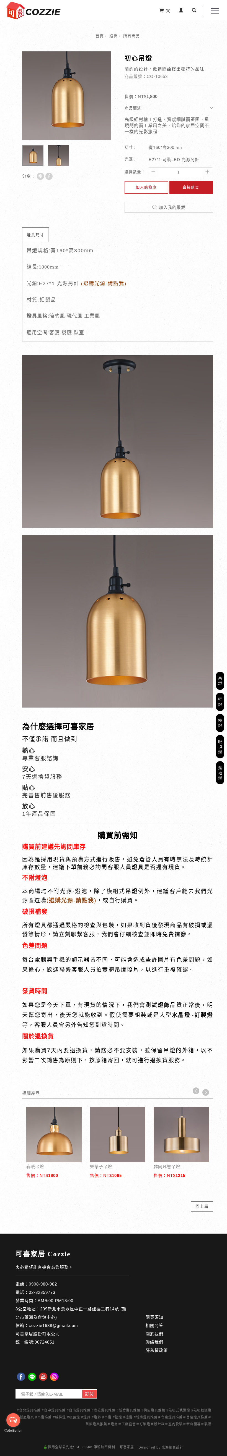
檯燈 (220, 723)
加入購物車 (146, 187)
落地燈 (220, 773)
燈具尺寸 (35, 235)
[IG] (54, 1377)
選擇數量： (135, 172)
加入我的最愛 (171, 207)
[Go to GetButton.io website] (13, 1431)
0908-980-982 (43, 1284)
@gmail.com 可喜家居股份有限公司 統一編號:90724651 (47, 1333)
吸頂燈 (220, 746)
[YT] (43, 1377)
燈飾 (113, 36)
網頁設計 (176, 1447)
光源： (131, 159)
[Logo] (33, 10)
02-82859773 (42, 1292)
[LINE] (32, 1377)
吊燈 (220, 680)
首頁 (100, 36)
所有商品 (131, 36)
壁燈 (220, 701)
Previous (196, 1090)
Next (205, 1092)
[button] (194, 11)
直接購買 (191, 187)
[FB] (21, 1377)
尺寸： (131, 147)
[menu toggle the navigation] (213, 11)
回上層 (202, 1206)
